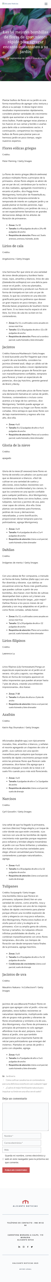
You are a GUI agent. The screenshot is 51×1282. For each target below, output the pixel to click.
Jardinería (10, 1076)
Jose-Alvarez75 (40, 58)
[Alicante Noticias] (10, 4)
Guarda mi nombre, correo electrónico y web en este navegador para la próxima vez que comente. (27, 1159)
